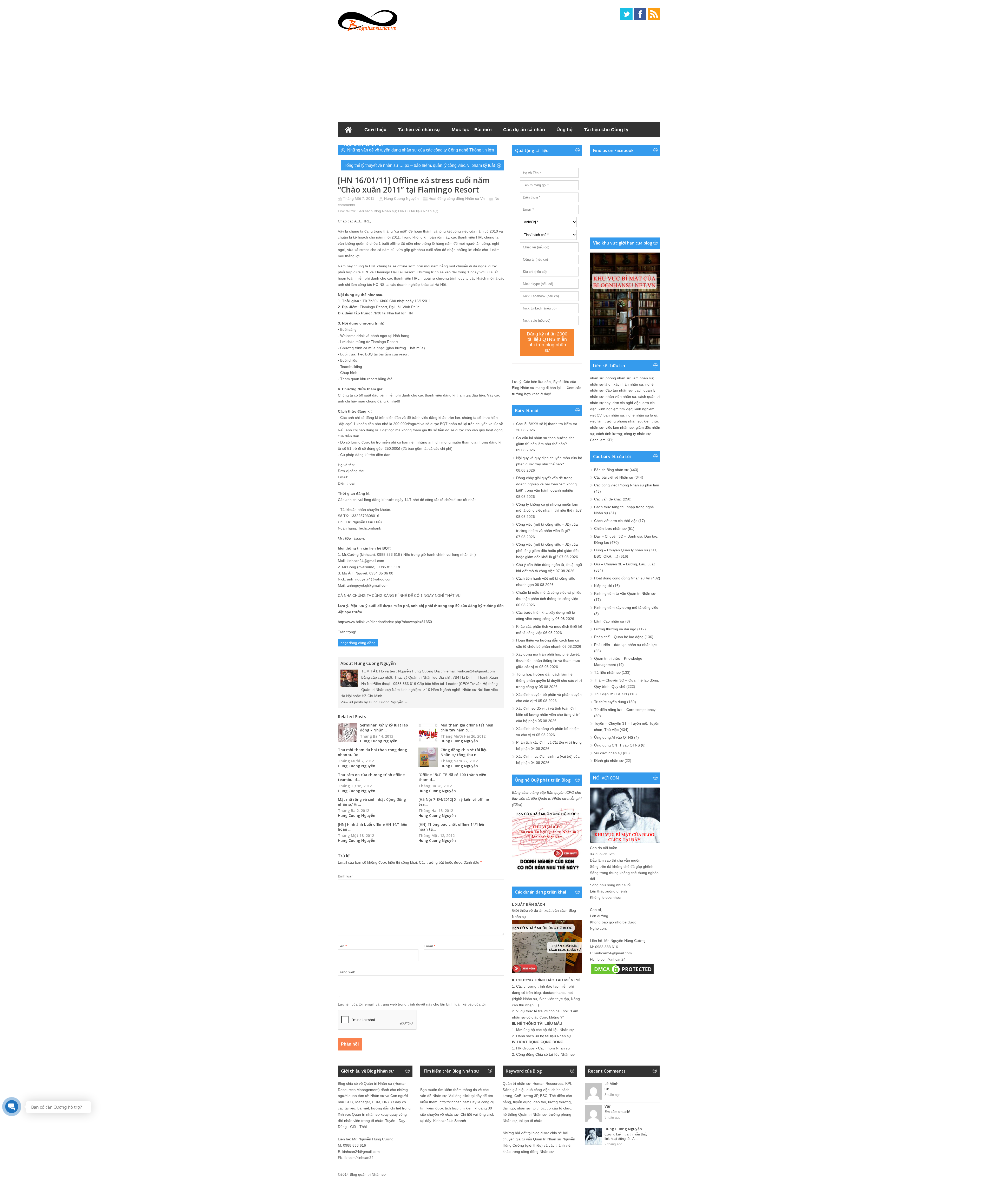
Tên (342, 946)
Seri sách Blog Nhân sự (376, 211)
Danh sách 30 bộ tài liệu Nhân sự (543, 1036)
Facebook (640, 14)
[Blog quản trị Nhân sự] (368, 19)
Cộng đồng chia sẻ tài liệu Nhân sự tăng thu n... (464, 752)
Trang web (346, 972)
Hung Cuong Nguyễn (401, 198)
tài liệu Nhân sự (424, 211)
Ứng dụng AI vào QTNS (613, 737)
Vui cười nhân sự (608, 753)
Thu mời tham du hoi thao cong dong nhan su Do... (372, 752)
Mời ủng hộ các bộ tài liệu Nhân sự (545, 1030)
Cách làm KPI (601, 440)
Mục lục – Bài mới (472, 129)
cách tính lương (609, 434)
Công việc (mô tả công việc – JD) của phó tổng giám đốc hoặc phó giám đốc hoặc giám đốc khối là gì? (547, 550)
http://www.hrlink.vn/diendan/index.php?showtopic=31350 (385, 622)
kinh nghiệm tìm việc (615, 409)
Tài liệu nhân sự (607, 672)
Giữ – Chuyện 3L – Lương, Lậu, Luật (624, 564)
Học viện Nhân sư (363, 144)
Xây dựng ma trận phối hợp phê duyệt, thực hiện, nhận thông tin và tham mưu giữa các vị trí (548, 660)
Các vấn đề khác (608, 499)
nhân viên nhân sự (621, 396)
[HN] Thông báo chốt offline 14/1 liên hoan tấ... (451, 827)
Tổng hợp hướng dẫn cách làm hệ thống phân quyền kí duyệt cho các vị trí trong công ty (549, 680)
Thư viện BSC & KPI (610, 694)
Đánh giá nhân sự (608, 760)
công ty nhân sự (637, 434)
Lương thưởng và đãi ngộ (615, 629)
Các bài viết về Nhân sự (613, 477)
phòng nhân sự (618, 378)
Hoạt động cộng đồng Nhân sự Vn (457, 198)
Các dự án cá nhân (524, 129)
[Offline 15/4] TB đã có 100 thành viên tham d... (452, 777)
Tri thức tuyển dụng (610, 702)
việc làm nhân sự (620, 427)
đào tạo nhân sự (619, 390)
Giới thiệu (375, 129)
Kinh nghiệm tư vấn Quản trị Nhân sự (624, 593)
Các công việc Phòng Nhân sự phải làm (626, 485)
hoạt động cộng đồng (358, 643)
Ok (607, 1089)
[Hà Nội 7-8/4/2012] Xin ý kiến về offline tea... (453, 802)
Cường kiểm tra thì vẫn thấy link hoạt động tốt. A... (626, 1136)
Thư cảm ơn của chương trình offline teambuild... (371, 777)
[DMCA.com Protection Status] (622, 974)
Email (429, 946)
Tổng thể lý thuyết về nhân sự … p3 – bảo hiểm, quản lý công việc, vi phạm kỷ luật (419, 165)
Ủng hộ (564, 129)
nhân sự (596, 378)
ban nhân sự (613, 415)
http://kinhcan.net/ (454, 1102)
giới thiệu (533, 1145)
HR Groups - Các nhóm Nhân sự (543, 1048)
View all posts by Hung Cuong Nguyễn (374, 702)
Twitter (626, 14)
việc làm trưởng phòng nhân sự (616, 421)
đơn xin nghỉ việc (626, 403)
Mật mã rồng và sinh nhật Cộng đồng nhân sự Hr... (372, 802)
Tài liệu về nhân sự (419, 129)
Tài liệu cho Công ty (606, 129)
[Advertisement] (499, 75)
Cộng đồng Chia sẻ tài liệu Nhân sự (545, 1054)
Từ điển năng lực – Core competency (624, 710)
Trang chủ (348, 129)
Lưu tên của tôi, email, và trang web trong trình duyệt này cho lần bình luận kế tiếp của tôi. (412, 1004)
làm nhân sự (643, 378)
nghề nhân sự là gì (641, 415)
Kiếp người (603, 586)
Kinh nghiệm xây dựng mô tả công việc (626, 607)
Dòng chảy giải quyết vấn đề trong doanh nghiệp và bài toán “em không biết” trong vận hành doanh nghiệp (546, 484)
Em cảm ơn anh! (617, 1112)
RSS (654, 14)
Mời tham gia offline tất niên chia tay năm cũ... (467, 727)
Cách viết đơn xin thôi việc (615, 521)
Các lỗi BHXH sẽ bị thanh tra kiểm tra (546, 424)
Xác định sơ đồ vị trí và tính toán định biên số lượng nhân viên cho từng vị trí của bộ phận (548, 714)
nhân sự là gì (601, 384)
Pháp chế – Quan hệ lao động (619, 637)
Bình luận (345, 876)
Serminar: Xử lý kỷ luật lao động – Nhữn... (384, 727)
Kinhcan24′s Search (449, 1121)
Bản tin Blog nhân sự (611, 470)
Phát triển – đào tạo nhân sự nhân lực (625, 645)
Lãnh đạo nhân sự (609, 621)
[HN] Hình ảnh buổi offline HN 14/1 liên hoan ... (372, 827)
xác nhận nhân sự (628, 384)
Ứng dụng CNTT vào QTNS (617, 745)
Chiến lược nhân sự (610, 528)
